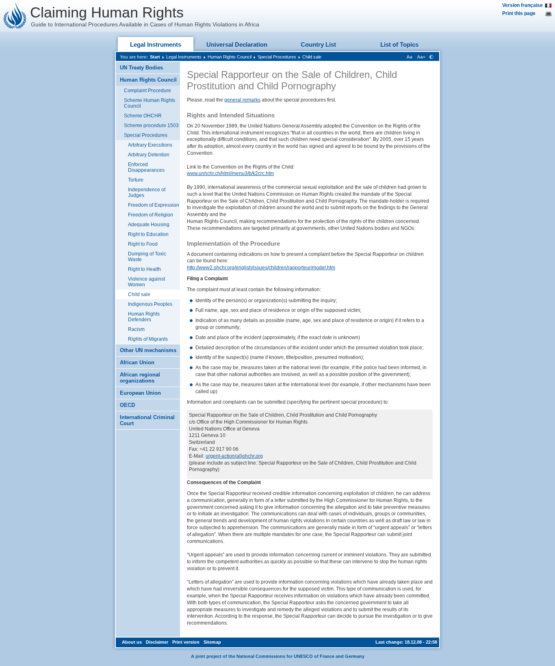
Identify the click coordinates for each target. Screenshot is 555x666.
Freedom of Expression (153, 205)
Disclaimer (157, 642)
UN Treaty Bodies (141, 68)
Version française (522, 5)
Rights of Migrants (148, 339)
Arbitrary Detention (148, 155)
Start (155, 56)
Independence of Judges (146, 192)
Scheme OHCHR (143, 116)
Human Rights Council (229, 56)
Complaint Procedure (147, 90)
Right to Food (143, 244)
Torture (135, 180)
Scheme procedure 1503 (151, 125)
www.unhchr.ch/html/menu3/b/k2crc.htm (230, 173)
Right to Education (148, 234)
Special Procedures (277, 56)
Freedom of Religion (150, 215)
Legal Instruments (155, 44)
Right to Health (144, 269)
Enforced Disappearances (146, 167)
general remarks (242, 100)
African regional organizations (140, 378)
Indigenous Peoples (150, 304)
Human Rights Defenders (144, 316)
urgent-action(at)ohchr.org (234, 456)
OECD (127, 405)
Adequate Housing (148, 224)
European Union (140, 393)
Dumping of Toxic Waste (147, 256)
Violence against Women (146, 282)
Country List (318, 44)
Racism (136, 329)
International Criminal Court (147, 420)
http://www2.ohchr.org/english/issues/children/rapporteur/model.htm (261, 267)
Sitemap (212, 642)
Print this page (518, 13)
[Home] (15, 16)
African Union (137, 362)
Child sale (311, 56)
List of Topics (399, 44)
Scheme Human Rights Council (149, 103)
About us (132, 642)
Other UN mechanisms (148, 350)
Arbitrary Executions (150, 145)
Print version (185, 642)
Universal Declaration (236, 44)
